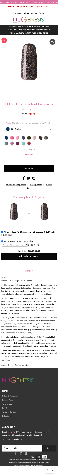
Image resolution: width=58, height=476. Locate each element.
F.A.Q (4, 408)
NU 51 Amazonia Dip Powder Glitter (19, 241)
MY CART (37, 13)
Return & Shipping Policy (16, 184)
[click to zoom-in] (52, 42)
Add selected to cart (29, 256)
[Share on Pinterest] (33, 179)
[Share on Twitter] (28, 179)
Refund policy (7, 416)
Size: (25, 150)
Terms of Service (9, 412)
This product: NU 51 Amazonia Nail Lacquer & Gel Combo (29, 232)
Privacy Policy (36, 184)
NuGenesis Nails (32, 471)
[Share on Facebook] (24, 179)
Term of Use (7, 404)
